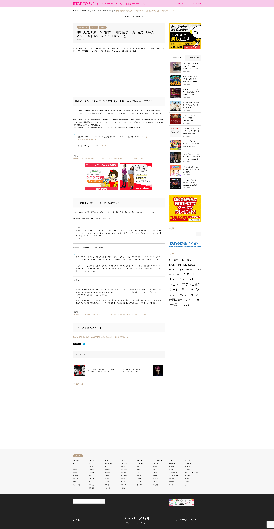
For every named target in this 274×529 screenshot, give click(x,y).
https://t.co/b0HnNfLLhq (88, 139)
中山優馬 (171, 466)
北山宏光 (139, 485)
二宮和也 (171, 482)
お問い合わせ (143, 523)
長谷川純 (187, 466)
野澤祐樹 (139, 472)
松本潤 (187, 482)
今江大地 (91, 472)
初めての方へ (181, 3)
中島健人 (91, 469)
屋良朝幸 (155, 485)
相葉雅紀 (139, 476)
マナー (175, 295)
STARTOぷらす (137, 518)
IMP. (138, 488)
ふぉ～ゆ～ (124, 469)
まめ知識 (187, 476)
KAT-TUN (139, 460)
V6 (89, 482)
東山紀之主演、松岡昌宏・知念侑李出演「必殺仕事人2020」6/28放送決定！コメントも (102, 337)
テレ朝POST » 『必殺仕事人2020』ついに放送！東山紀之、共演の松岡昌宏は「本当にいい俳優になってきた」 (110, 158)
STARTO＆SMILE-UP (191, 472)
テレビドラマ (81, 354)
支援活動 (193, 295)
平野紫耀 (91, 488)
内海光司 (155, 472)
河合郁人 (107, 469)
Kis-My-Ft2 (172, 460)
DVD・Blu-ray (178, 265)
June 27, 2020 (103, 146)
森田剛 (123, 482)
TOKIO (94, 27)
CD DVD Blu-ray (193, 57)
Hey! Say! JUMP (83, 27)
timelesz (187, 460)
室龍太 (155, 469)
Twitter (73, 520)
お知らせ (192, 265)
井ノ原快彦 (124, 476)
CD (171, 260)
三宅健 (139, 482)
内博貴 (155, 466)
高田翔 (171, 469)
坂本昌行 (91, 476)
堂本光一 (139, 466)
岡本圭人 (75, 469)
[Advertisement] (119, 75)
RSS (79, 520)
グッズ (173, 274)
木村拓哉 (123, 466)
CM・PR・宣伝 (183, 260)
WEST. (91, 463)
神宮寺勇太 (108, 488)
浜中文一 (187, 485)
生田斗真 (123, 485)
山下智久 (107, 485)
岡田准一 (107, 482)
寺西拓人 (187, 469)
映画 (172, 299)
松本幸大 (107, 472)
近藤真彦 (91, 478)
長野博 (107, 476)
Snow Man (140, 463)
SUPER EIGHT (125, 460)
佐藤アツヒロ (173, 472)
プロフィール (196, 3)
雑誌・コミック (181, 304)
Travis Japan (173, 463)
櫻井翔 (155, 476)
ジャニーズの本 (173, 476)
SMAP (139, 478)
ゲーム (178, 274)
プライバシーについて (131, 523)
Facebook (76, 520)
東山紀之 (75, 476)
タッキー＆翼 (76, 485)
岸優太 (123, 488)
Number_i (76, 488)
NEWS (107, 460)
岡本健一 (171, 485)
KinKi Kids (76, 460)
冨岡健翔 (123, 472)
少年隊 (103, 27)
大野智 (155, 482)
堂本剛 (123, 478)
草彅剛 (187, 478)
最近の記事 (177, 57)
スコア (183, 279)
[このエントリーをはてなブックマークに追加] (84, 344)
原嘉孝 (75, 472)
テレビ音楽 (193, 284)
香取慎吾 (75, 482)
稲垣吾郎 (171, 478)
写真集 (187, 295)
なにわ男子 (156, 463)
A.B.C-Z (75, 463)
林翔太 (139, 469)
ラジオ (180, 295)
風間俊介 (91, 485)
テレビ (190, 279)
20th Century (92, 460)
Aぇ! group (188, 463)
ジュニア (75, 466)
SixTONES (124, 463)
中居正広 (155, 478)
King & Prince (109, 463)
